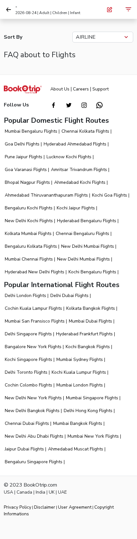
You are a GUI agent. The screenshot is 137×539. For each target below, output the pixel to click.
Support (100, 89)
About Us (59, 89)
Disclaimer (44, 507)
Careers (81, 89)
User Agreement (74, 507)
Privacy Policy (17, 507)
